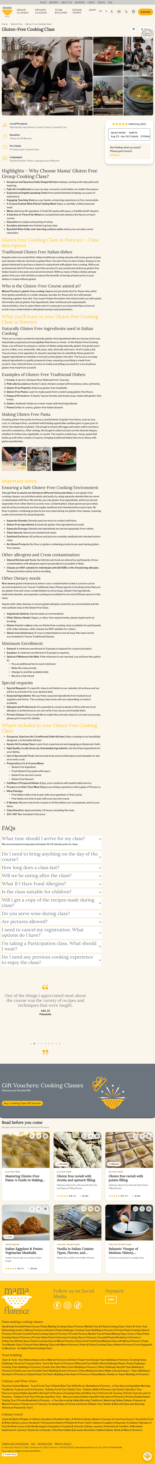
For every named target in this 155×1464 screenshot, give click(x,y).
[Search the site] (126, 12)
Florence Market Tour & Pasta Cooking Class (99, 1326)
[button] (31, 1043)
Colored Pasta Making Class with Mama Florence (50, 1344)
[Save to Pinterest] (45, 1136)
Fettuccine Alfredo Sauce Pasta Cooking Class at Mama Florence (38, 1341)
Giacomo (63, 1164)
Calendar (145, 12)
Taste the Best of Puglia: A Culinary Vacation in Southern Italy (36, 1419)
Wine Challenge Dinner (112, 1363)
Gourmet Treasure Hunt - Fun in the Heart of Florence (44, 1363)
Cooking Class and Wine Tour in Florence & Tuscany (93, 1393)
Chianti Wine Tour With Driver (68, 1385)
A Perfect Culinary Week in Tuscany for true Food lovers (102, 1419)
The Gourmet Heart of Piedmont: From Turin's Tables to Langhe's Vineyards (83, 1422)
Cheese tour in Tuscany (34, 1404)
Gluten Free (16, 24)
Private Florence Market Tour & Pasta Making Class (97, 1333)
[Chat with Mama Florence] (147, 1456)
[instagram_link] (67, 1305)
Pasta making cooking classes (22, 1322)
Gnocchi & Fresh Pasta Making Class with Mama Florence (108, 1341)
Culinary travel (12, 1414)
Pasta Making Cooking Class (57, 1326)
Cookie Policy (10, 1454)
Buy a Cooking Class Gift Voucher (22, 1103)
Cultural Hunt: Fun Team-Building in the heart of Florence (58, 1374)
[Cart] (133, 12)
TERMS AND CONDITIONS (15, 1443)
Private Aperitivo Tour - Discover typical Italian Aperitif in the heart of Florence (80, 1396)
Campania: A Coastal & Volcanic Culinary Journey (75, 1426)
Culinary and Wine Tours (19, 1381)
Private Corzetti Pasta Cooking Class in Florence (40, 1333)
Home (5, 24)
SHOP (92, 10)
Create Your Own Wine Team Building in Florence (69, 1367)
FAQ (33, 1443)
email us (114, 154)
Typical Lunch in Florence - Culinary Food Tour (40, 1389)
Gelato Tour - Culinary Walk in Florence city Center (96, 1389)
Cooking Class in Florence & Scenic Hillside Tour (75, 1404)
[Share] (38, 1136)
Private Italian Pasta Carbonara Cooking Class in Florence (64, 1337)
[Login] (112, 12)
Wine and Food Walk (86, 1363)
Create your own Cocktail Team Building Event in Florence (45, 1370)
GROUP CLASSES (23, 11)
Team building (12, 1355)
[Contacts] (119, 12)
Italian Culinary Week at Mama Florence (119, 1430)
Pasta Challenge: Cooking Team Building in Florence (85, 1330)
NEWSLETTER (45, 1443)
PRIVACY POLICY (62, 1443)
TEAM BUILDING (61, 11)
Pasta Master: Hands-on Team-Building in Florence (119, 1374)
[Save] (32, 1136)
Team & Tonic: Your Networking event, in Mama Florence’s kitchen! (39, 1359)
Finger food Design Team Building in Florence (103, 1359)
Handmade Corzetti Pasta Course (20, 1326)
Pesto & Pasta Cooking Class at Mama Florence (106, 1344)
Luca (10, 1236)
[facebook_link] (57, 1305)
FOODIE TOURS (77, 11)
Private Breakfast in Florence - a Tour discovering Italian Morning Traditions (59, 1400)
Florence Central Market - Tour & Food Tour (26, 1385)
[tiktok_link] (78, 1305)
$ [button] (106, 11)
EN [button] (100, 11)
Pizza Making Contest (91, 1370)
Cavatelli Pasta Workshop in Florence (119, 1337)
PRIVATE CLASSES (41, 11)
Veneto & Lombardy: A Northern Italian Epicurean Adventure (61, 1430)
